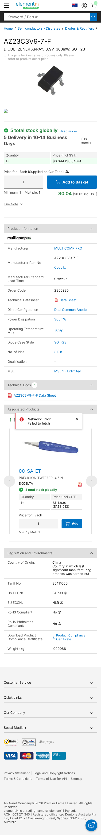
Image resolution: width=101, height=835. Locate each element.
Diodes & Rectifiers (79, 28)
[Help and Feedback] (91, 825)
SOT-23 (60, 342)
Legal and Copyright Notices (54, 773)
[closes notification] (76, 419)
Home (8, 28)
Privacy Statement (17, 773)
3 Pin (58, 352)
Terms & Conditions (18, 778)
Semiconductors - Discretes (39, 28)
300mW (60, 319)
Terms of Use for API (51, 778)
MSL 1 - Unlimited (67, 371)
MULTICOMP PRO (68, 248)
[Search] (93, 17)
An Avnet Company (18, 803)
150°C (58, 331)
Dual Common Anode (70, 310)
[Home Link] (36, 5)
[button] (6, 5)
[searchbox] (47, 17)
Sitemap (76, 778)
